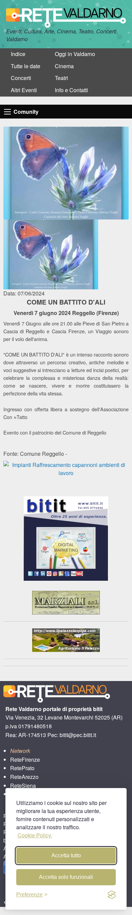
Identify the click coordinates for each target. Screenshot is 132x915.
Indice (18, 54)
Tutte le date (25, 66)
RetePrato (22, 768)
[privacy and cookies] (112, 895)
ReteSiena (23, 785)
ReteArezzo (24, 777)
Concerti (21, 78)
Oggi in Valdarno (75, 54)
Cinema (64, 66)
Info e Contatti (71, 90)
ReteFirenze (25, 759)
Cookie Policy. (35, 835)
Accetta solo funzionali (66, 877)
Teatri (61, 78)
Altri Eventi (24, 90)
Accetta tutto (66, 855)
